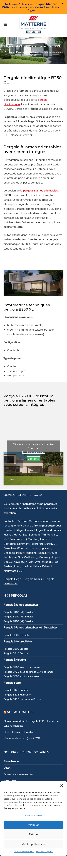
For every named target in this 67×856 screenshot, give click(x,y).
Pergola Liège (12, 579)
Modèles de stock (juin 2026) (22, 738)
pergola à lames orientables (40, 191)
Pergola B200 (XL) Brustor (18, 616)
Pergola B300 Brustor (16, 649)
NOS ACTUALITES (20, 712)
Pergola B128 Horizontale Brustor (23, 699)
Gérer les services (33, 815)
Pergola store (12, 683)
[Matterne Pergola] (33, 24)
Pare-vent (10, 781)
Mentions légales (44, 851)
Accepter (33, 824)
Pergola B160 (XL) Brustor (18, 612)
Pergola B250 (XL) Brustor (18, 621)
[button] (61, 785)
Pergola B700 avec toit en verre (22, 667)
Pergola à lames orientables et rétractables (31, 627)
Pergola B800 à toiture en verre (21, 676)
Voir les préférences (33, 844)
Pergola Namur (32, 579)
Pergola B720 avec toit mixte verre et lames (28, 672)
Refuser (33, 834)
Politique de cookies (24, 851)
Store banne (11, 761)
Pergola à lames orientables (21, 605)
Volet (7, 768)
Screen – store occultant (19, 774)
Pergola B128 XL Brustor (18, 694)
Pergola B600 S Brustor (17, 635)
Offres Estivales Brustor (19, 732)
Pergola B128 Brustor (16, 690)
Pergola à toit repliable (18, 641)
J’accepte (33, 458)
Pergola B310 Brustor (16, 653)
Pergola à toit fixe (15, 660)
